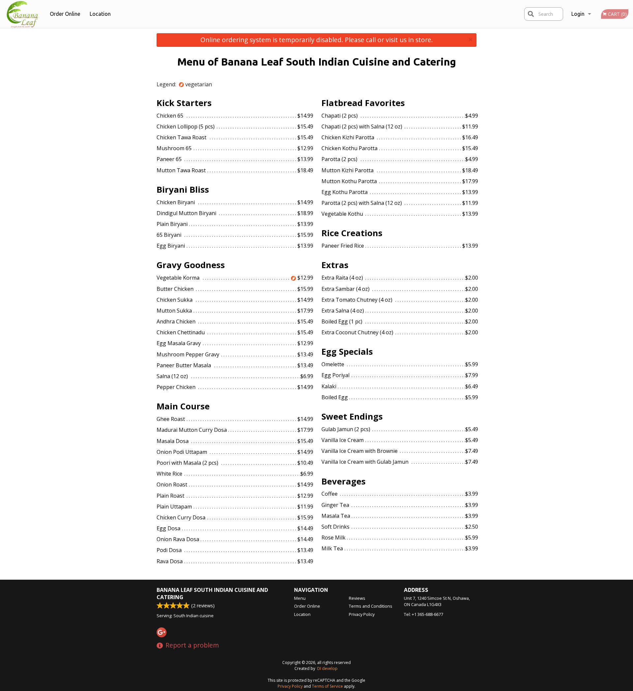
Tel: (423, 614)
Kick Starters (184, 103)
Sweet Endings (352, 416)
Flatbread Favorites (363, 103)
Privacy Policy (362, 614)
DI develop (327, 668)
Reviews (357, 598)
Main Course (183, 406)
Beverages (343, 481)
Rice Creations (351, 233)
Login (578, 14)
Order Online (65, 14)
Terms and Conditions (370, 606)
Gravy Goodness (191, 265)
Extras (334, 265)
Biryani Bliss (183, 189)
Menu (300, 598)
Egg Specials (347, 351)
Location (100, 14)
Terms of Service (327, 686)
